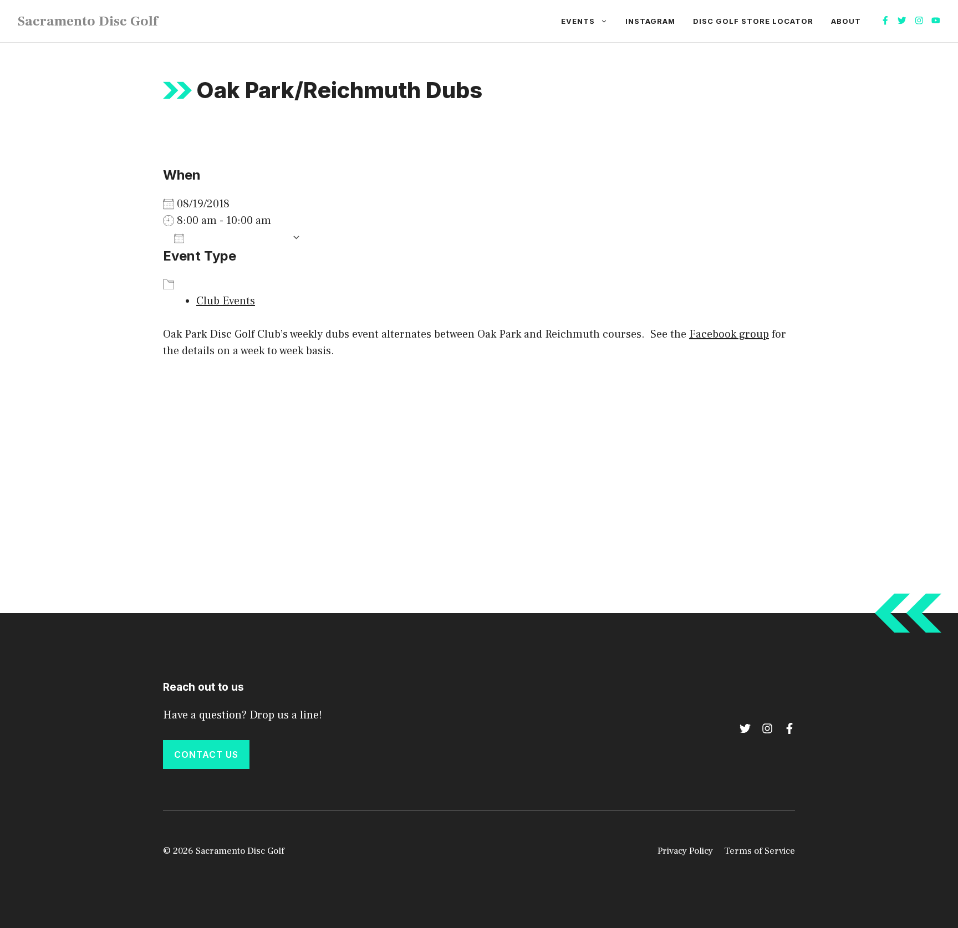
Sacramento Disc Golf (88, 21)
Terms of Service (759, 851)
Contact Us (206, 754)
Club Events (225, 301)
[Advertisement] (479, 453)
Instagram (650, 21)
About (846, 21)
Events (578, 21)
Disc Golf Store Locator (753, 21)
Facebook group (729, 334)
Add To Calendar (238, 237)
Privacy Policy (685, 851)
